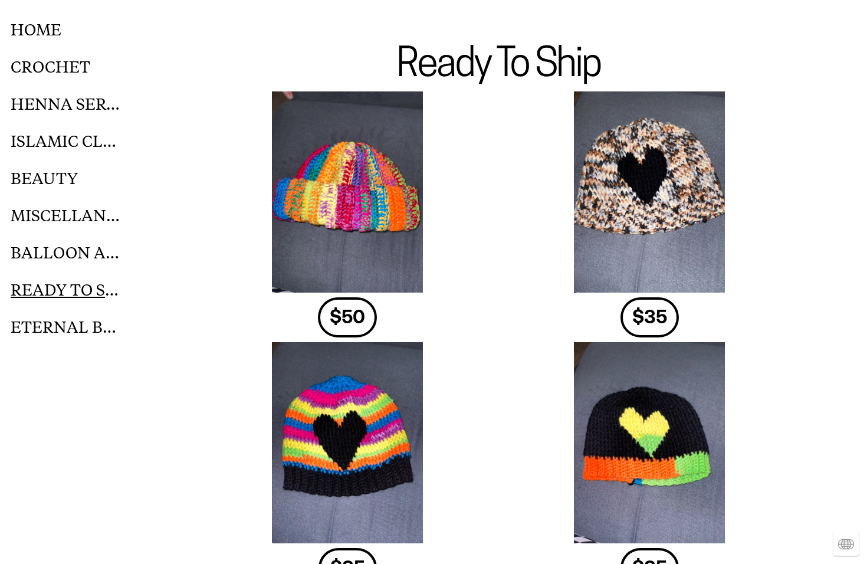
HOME (36, 30)
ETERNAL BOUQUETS (66, 328)
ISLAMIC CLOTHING (66, 142)
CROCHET (50, 68)
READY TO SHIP (66, 291)
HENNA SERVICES (66, 105)
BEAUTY (44, 179)
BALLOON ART (66, 253)
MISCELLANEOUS (66, 216)
